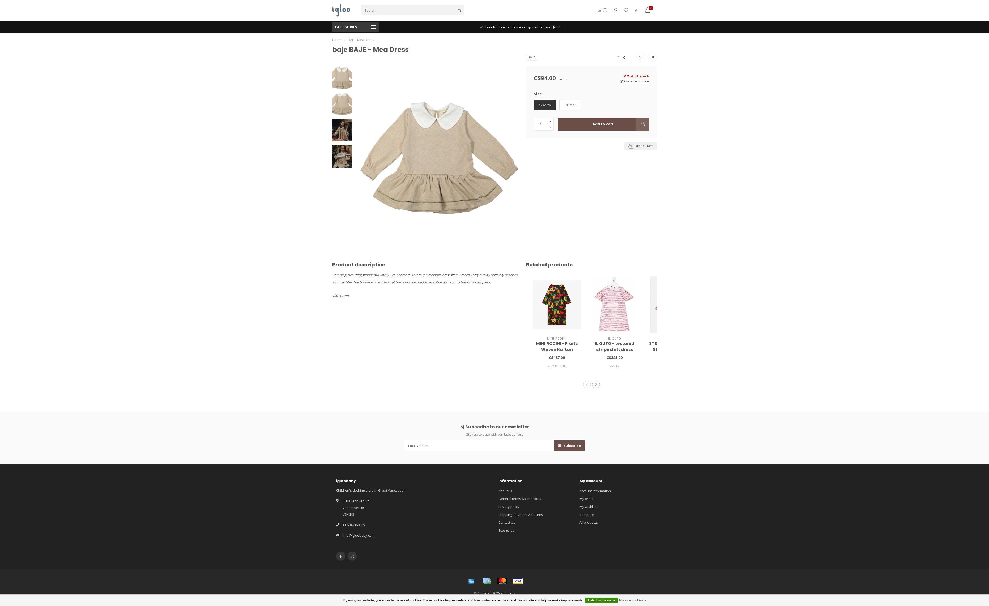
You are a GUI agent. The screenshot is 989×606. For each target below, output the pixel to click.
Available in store (636, 81)
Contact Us (506, 522)
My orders (587, 498)
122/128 (545, 105)
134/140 (570, 105)
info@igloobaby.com (358, 535)
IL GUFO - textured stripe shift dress (614, 346)
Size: (538, 93)
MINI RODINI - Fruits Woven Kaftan (557, 346)
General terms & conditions (519, 498)
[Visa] (517, 581)
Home (337, 39)
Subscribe (572, 445)
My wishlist (587, 506)
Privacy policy (508, 506)
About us (505, 491)
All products (588, 522)
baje (532, 57)
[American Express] (471, 581)
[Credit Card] (486, 581)
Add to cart (603, 124)
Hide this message (601, 600)
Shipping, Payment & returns (520, 514)
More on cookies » (632, 600)
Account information (595, 491)
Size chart (644, 146)
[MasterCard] (502, 581)
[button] (587, 384)
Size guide (506, 530)
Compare (586, 514)
